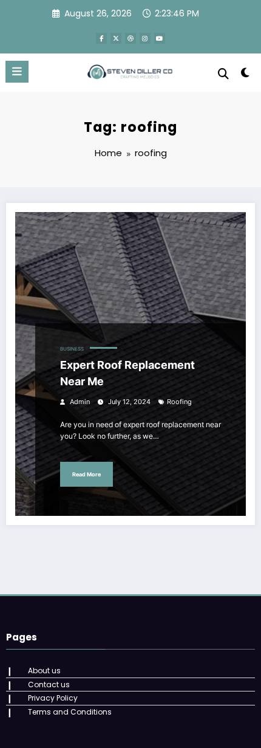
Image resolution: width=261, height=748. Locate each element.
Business (72, 349)
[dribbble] (130, 38)
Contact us (49, 684)
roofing (179, 402)
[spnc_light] (245, 75)
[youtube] (159, 38)
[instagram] (145, 38)
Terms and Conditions (70, 712)
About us (44, 670)
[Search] (223, 74)
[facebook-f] (101, 38)
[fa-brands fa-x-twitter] (115, 38)
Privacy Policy (53, 698)
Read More (86, 474)
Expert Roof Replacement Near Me (127, 373)
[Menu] (17, 72)
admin (80, 402)
